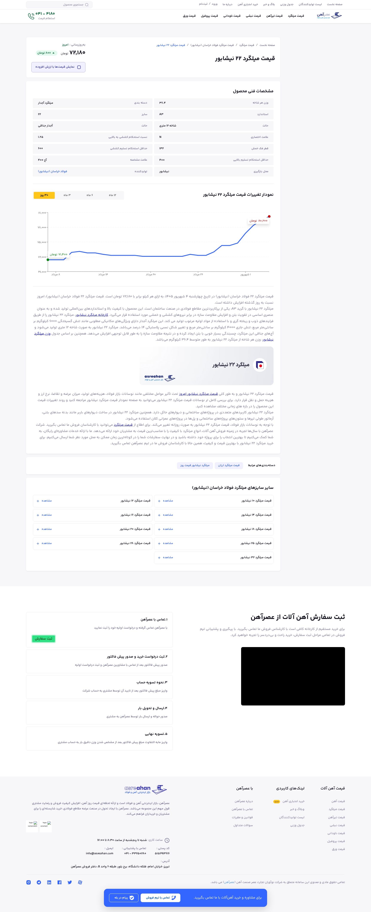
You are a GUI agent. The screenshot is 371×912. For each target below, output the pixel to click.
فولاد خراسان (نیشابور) (52, 171)
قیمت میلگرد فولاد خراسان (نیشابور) (212, 45)
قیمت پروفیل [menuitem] (209, 16)
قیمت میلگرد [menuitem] (296, 16)
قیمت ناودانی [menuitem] (232, 16)
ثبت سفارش (43, 638)
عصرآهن (229, 882)
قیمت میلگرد (246, 45)
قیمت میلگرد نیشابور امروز (198, 394)
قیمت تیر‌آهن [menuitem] (274, 16)
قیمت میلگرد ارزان (229, 465)
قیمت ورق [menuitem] (189, 16)
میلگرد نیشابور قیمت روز (195, 465)
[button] (41, 16)
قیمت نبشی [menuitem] (253, 16)
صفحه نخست (267, 45)
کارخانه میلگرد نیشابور (92, 315)
